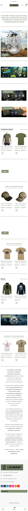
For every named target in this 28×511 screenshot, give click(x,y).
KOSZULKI (11, 146)
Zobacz (5, 55)
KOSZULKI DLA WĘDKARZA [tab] (14, 244)
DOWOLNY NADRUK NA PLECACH (7, 353)
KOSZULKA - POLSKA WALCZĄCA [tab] (14, 336)
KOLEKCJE (6, 146)
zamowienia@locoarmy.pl (9, 478)
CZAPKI (2, 203)
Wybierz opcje (2, 153)
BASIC (2, 146)
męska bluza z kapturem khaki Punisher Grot (13, 298)
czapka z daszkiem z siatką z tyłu (10, 205)
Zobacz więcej (8, 92)
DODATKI (10, 203)
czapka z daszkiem (20, 205)
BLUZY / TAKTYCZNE (5, 296)
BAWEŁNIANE (20, 146)
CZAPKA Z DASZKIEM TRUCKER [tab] (14, 186)
